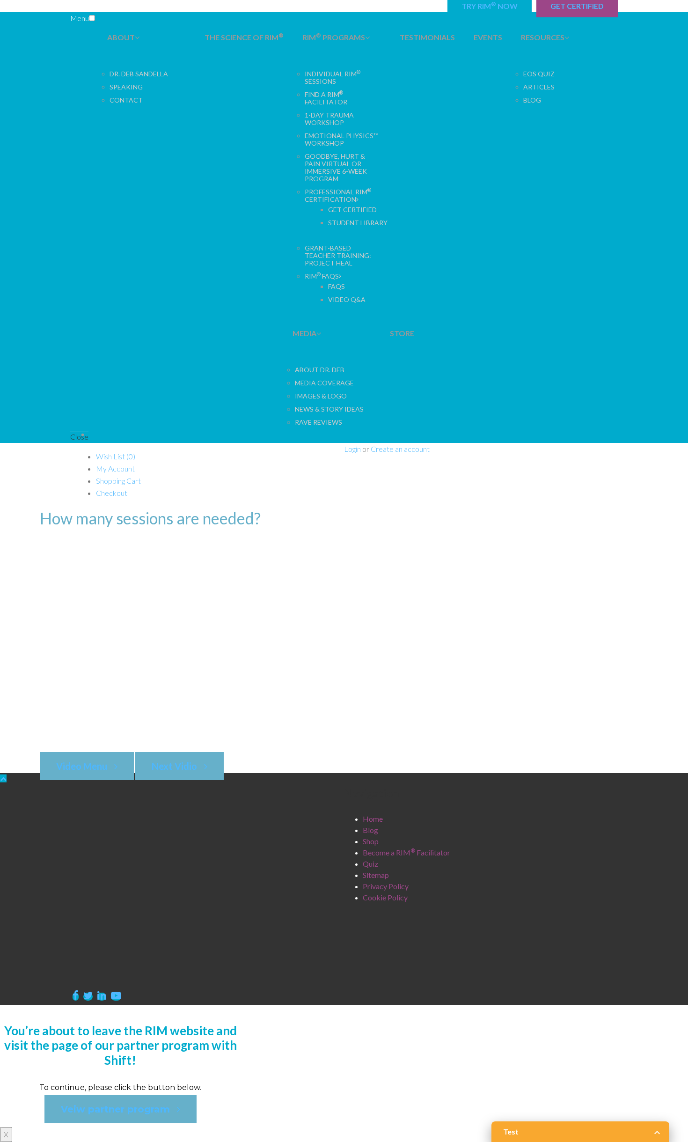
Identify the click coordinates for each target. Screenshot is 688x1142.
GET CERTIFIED (352, 210)
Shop (371, 841)
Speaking (126, 87)
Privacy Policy (386, 886)
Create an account (400, 448)
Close (79, 436)
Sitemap (376, 874)
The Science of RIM (244, 37)
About (121, 37)
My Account (115, 468)
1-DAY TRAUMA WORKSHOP (329, 118)
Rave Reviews (318, 422)
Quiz (370, 863)
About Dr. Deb (319, 370)
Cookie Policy (385, 897)
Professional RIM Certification (338, 195)
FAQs (336, 286)
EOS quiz (539, 74)
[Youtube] (116, 997)
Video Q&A (347, 299)
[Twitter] (88, 997)
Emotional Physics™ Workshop (341, 139)
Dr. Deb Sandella (139, 74)
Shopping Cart (118, 480)
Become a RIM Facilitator (406, 852)
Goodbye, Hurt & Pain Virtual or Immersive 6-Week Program (336, 167)
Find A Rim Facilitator (326, 98)
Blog (532, 100)
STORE (402, 333)
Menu (79, 18)
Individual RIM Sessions (332, 77)
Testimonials (427, 37)
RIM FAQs (322, 276)
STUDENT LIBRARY (358, 223)
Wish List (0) (115, 456)
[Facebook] (76, 997)
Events (488, 37)
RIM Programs (333, 37)
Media (304, 333)
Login (352, 448)
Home (373, 818)
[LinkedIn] (101, 997)
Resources (542, 37)
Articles (539, 87)
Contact (126, 100)
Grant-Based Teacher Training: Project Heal (338, 255)
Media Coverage (324, 383)
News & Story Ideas (329, 409)
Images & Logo (321, 396)
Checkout (111, 492)
